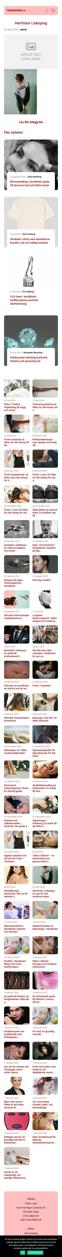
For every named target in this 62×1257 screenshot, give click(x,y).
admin (23, 29)
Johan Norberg (34, 177)
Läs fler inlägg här (31, 122)
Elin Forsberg (29, 234)
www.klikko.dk (33, 1219)
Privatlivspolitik (35, 1253)
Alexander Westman (33, 352)
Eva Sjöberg (28, 291)
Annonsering (31, 1233)
